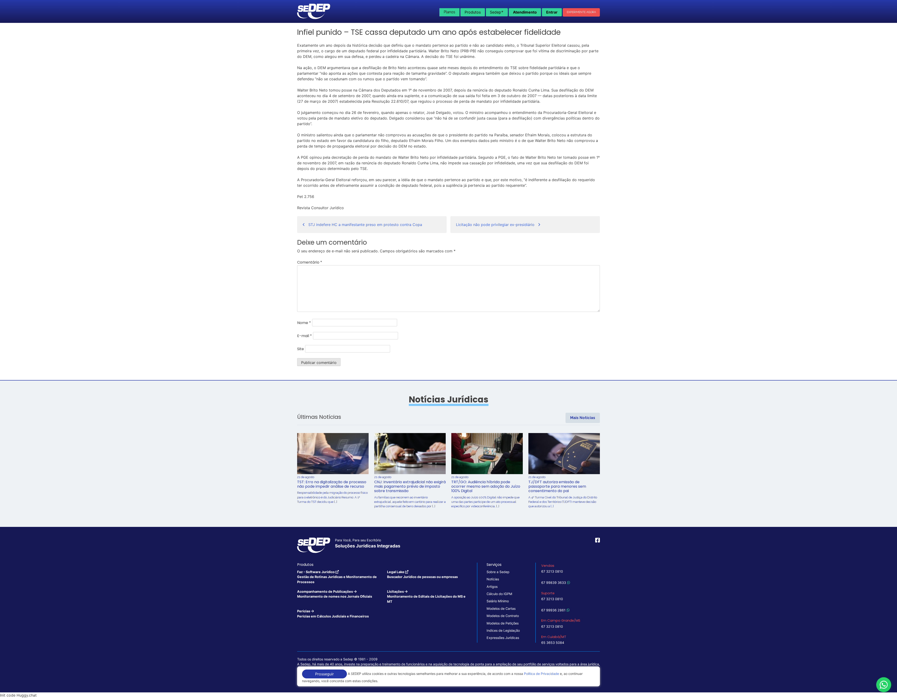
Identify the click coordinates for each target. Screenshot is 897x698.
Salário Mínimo (498, 601)
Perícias (333, 613)
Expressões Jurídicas (503, 638)
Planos (449, 12)
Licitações (426, 596)
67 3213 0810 (552, 571)
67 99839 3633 (553, 583)
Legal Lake (422, 574)
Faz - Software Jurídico (337, 577)
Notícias (493, 579)
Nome (304, 322)
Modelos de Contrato (503, 616)
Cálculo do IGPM (499, 594)
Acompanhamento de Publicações (334, 593)
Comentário (309, 262)
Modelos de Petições (503, 623)
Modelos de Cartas (501, 608)
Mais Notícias (582, 418)
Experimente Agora (581, 12)
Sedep (497, 11)
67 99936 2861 (553, 610)
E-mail (304, 335)
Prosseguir (324, 674)
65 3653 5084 (552, 643)
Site (300, 349)
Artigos (492, 587)
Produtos (473, 12)
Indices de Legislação (503, 630)
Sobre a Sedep (498, 572)
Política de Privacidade (541, 674)
